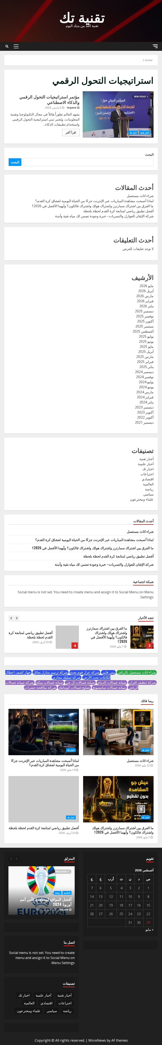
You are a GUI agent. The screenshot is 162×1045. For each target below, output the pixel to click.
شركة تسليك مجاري (66, 677)
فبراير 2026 (145, 301)
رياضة (149, 489)
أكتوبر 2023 (145, 412)
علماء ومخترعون (142, 499)
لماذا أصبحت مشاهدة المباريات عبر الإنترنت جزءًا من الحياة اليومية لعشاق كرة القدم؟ (94, 201)
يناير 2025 (146, 366)
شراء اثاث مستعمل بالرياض (137, 672)
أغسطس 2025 (143, 331)
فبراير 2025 (145, 361)
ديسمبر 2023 (144, 407)
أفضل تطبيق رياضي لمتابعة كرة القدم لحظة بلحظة (118, 211)
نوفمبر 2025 (145, 316)
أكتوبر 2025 (145, 321)
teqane (71, 107)
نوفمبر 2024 (145, 377)
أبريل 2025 (146, 351)
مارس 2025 (145, 356)
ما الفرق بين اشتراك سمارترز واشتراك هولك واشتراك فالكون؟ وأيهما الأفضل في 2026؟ (93, 206)
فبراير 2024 (145, 397)
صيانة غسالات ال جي (80, 682)
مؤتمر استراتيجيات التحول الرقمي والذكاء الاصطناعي (118, 114)
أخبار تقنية (144, 132)
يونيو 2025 (146, 341)
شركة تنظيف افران (142, 682)
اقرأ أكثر (71, 132)
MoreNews (97, 1040)
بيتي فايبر (108, 672)
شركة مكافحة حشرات (40, 687)
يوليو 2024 (146, 382)
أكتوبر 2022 (145, 417)
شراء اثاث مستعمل (140, 195)
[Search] (6, 46)
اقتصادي (148, 479)
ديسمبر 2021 (144, 422)
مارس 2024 (145, 392)
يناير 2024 (146, 402)
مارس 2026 (145, 296)
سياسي (148, 494)
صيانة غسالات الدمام (112, 682)
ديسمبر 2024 (144, 371)
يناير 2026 (146, 306)
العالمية (148, 484)
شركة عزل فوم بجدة (84, 672)
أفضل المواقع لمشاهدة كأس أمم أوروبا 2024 (46, 901)
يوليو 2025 (146, 336)
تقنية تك (82, 16)
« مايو (150, 929)
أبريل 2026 (146, 291)
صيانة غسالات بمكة (49, 682)
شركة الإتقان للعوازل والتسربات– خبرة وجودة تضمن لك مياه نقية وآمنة (104, 216)
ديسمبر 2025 (144, 311)
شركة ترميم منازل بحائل (50, 672)
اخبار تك (133, 132)
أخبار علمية (146, 464)
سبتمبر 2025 (144, 326)
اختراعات (147, 474)
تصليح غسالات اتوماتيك (74, 687)
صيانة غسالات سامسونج (109, 687)
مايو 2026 (147, 285)
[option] (118, 639)
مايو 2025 (147, 346)
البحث (149, 154)
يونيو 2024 (146, 387)
